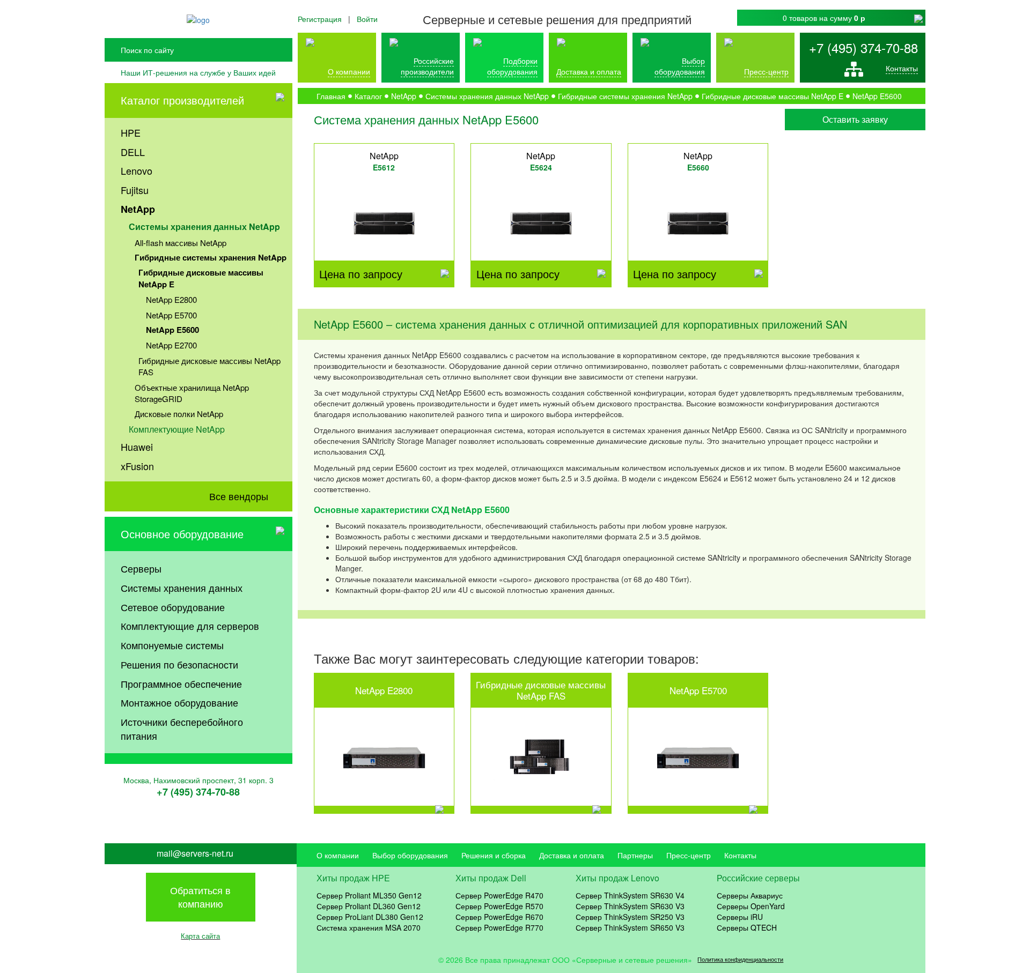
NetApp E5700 (171, 315)
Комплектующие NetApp (177, 429)
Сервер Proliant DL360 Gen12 (369, 906)
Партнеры (635, 855)
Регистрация (320, 18)
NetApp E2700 (171, 345)
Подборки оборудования (512, 66)
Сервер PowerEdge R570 (499, 906)
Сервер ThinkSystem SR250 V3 (630, 916)
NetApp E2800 (171, 299)
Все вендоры (238, 496)
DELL (133, 152)
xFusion (137, 466)
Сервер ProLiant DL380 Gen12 (370, 916)
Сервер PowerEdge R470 (499, 895)
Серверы (141, 568)
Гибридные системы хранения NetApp (210, 257)
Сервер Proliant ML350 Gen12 (369, 895)
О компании (349, 71)
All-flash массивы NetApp (180, 242)
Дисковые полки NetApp (179, 413)
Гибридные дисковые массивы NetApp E (200, 277)
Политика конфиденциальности (740, 959)
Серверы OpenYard (751, 906)
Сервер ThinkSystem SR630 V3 (630, 906)
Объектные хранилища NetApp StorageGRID (192, 393)
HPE (131, 132)
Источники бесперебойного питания (182, 728)
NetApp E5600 (172, 330)
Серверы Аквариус (750, 895)
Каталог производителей (182, 100)
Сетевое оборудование (173, 607)
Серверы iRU (740, 916)
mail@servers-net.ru (195, 853)
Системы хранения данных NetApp (204, 226)
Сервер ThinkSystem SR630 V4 (630, 895)
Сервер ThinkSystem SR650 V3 (630, 927)
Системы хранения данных (181, 588)
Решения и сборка (493, 855)
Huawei (137, 447)
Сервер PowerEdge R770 (499, 927)
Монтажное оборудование (179, 702)
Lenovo (136, 170)
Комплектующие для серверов (190, 626)
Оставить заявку (855, 119)
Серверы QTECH (747, 927)
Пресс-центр (688, 855)
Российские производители (427, 66)
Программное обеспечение (181, 683)
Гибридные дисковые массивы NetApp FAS (209, 366)
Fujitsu (135, 190)
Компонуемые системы (172, 645)
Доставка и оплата (588, 71)
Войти (367, 18)
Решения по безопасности (179, 664)
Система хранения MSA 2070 (369, 927)
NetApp (138, 209)
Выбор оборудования (679, 66)
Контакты (902, 68)
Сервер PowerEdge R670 (499, 916)
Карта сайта (200, 936)
